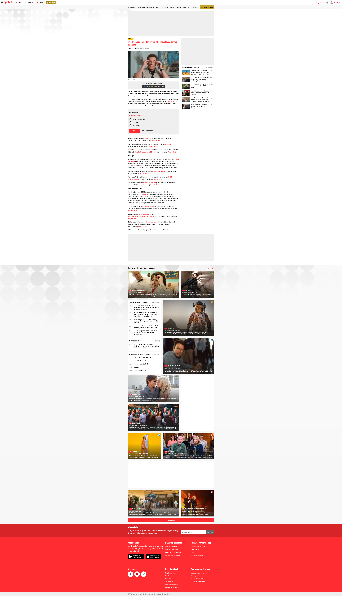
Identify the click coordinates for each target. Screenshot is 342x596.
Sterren (172, 7)
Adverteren (169, 582)
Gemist (158, 7)
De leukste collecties (172, 555)
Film (189, 7)
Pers (192, 553)
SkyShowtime (170, 573)
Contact (168, 576)
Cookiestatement (197, 579)
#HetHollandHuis (150, 222)
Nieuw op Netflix (171, 547)
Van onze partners (171, 585)
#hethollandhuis (146, 206)
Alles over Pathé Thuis (173, 553)
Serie (184, 7)
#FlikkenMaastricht (158, 171)
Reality (179, 7)
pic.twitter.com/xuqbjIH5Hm (145, 152)
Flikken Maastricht (139, 119)
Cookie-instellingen (198, 582)
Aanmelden (210, 532)
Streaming (195, 7)
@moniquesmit (144, 214)
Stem (134, 131)
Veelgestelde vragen (198, 547)
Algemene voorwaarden (199, 573)
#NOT (170, 177)
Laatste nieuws (132, 7)
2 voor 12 (136, 122)
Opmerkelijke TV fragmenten (146, 7)
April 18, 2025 (156, 141)
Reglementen (195, 550)
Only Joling (171, 102)
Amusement (165, 7)
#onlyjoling (168, 144)
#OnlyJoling (147, 138)
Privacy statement (197, 576)
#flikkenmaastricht (149, 183)
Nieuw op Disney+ (171, 550)
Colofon (168, 579)
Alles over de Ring (197, 555)
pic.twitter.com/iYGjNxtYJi (147, 216)
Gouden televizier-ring (207, 7)
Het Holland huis (144, 194)
